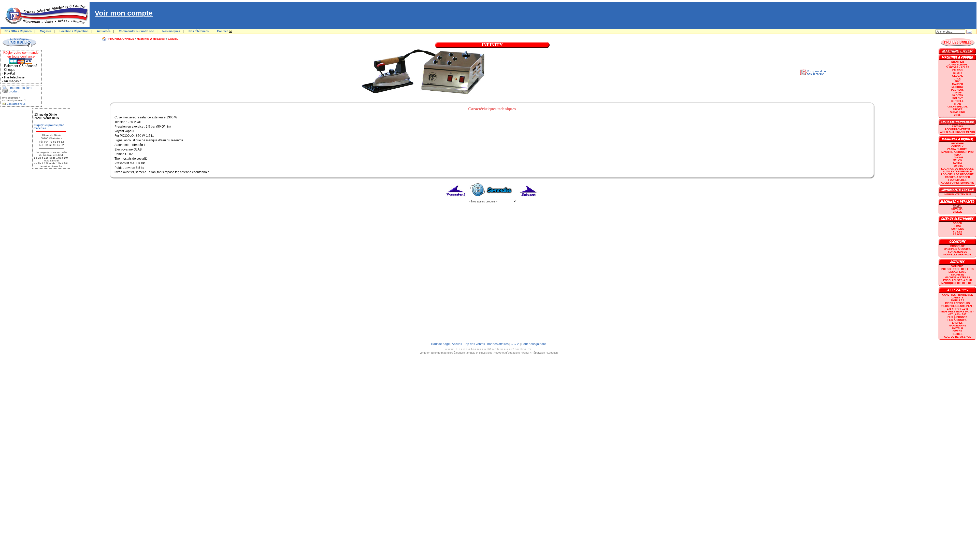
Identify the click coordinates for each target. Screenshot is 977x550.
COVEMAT (957, 209)
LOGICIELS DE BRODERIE (957, 174)
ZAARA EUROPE (957, 64)
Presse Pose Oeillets (957, 269)
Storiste (957, 274)
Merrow (957, 87)
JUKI (957, 81)
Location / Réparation (74, 31)
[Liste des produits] (492, 198)
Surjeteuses (957, 251)
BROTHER (957, 61)
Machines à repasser (151, 38)
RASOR (957, 234)
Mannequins (957, 325)
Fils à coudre (957, 320)
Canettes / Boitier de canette (957, 296)
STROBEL (957, 101)
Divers (957, 331)
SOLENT (957, 98)
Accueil (457, 344)
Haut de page (440, 344)
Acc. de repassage (957, 336)
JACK (957, 78)
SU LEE (957, 231)
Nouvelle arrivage (957, 254)
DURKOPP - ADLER (957, 67)
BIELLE (957, 211)
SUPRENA (957, 228)
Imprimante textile (957, 194)
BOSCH (957, 223)
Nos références (199, 31)
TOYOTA (957, 165)
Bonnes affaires (498, 344)
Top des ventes (474, 344)
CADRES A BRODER (957, 177)
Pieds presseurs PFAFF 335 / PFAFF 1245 (957, 307)
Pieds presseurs (957, 303)
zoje (957, 115)
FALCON (957, 70)
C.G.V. (515, 344)
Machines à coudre (957, 249)
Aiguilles (957, 300)
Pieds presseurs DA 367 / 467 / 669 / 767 (957, 313)
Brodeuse (957, 246)
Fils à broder (957, 317)
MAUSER (957, 84)
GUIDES (957, 334)
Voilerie (957, 266)
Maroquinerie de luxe (957, 283)
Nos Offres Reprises (18, 31)
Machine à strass (957, 277)
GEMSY (957, 73)
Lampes (957, 322)
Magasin (45, 31)
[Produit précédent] (456, 198)
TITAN (957, 103)
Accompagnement (957, 129)
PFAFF (957, 92)
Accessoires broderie (957, 182)
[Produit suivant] (528, 198)
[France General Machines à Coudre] (45, 26)
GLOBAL (957, 75)
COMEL (173, 38)
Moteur (957, 328)
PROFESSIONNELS (121, 38)
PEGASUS (957, 89)
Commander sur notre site (136, 31)
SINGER (957, 109)
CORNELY (957, 146)
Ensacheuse (957, 271)
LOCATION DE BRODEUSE (957, 168)
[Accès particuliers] (19, 47)
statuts (957, 126)
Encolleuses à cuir (957, 280)
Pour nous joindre (533, 344)
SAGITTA (957, 95)
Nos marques (171, 31)
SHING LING (957, 112)
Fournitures (957, 179)
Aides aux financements (957, 132)
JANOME (957, 157)
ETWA (957, 226)
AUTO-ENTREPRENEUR (957, 171)
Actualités (103, 31)
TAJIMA (957, 163)
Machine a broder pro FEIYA (957, 153)
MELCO (957, 160)
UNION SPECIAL (957, 106)
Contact (222, 31)
